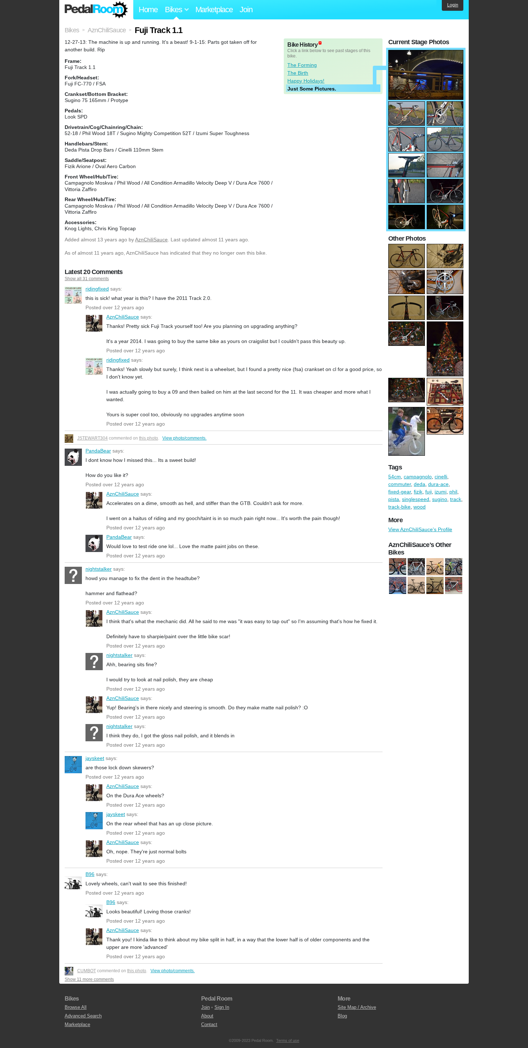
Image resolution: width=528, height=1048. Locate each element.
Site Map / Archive (357, 1007)
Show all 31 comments (87, 278)
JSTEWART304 (92, 438)
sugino (439, 499)
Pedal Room (96, 9)
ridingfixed (73, 295)
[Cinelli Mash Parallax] (416, 567)
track (455, 499)
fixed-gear (399, 492)
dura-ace (438, 484)
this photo (148, 438)
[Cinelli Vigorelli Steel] (435, 567)
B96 (73, 880)
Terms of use (287, 1040)
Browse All (76, 1007)
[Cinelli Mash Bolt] (416, 586)
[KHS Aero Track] (397, 586)
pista (393, 499)
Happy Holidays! (305, 81)
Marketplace (214, 9)
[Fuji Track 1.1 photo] (425, 53)
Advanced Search (83, 1016)
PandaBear (73, 457)
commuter (399, 484)
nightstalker (73, 575)
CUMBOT (86, 970)
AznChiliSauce (151, 239)
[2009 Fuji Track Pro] (397, 567)
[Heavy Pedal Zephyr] (453, 567)
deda (419, 484)
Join (246, 9)
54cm (394, 476)
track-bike (399, 507)
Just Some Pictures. (311, 89)
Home (148, 9)
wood (419, 507)
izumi (440, 492)
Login (452, 5)
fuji (428, 492)
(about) (320, 43)
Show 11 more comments (89, 979)
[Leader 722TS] (453, 586)
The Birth (297, 73)
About (207, 1016)
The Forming (302, 65)
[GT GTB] (435, 586)
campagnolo (418, 476)
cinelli (441, 476)
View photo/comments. (184, 438)
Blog (342, 1016)
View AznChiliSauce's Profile (420, 529)
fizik (418, 492)
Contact (209, 1024)
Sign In (221, 1007)
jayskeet (73, 764)
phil (453, 492)
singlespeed (415, 499)
